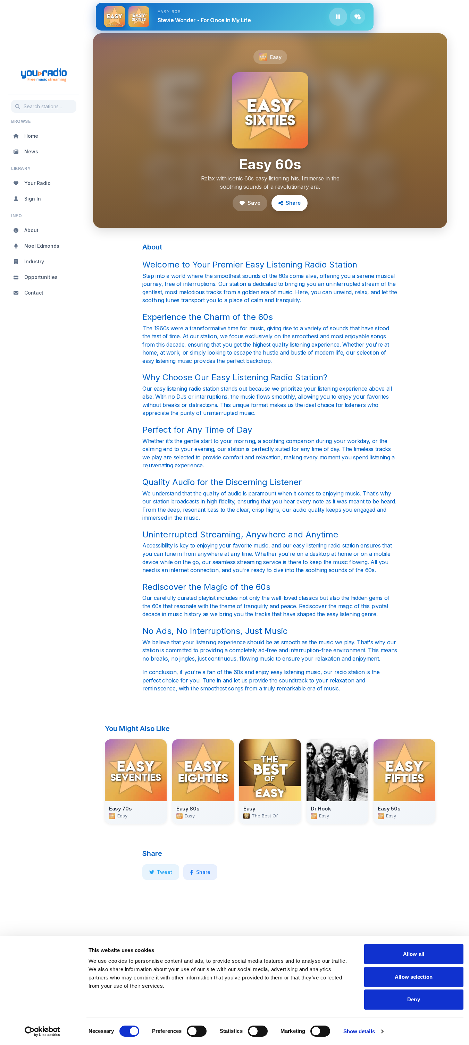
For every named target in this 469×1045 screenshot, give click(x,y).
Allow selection (414, 977)
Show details (359, 1031)
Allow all (413, 954)
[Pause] (338, 17)
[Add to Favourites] (357, 16)
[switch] (197, 1031)
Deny (413, 999)
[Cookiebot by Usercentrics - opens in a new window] (42, 1031)
